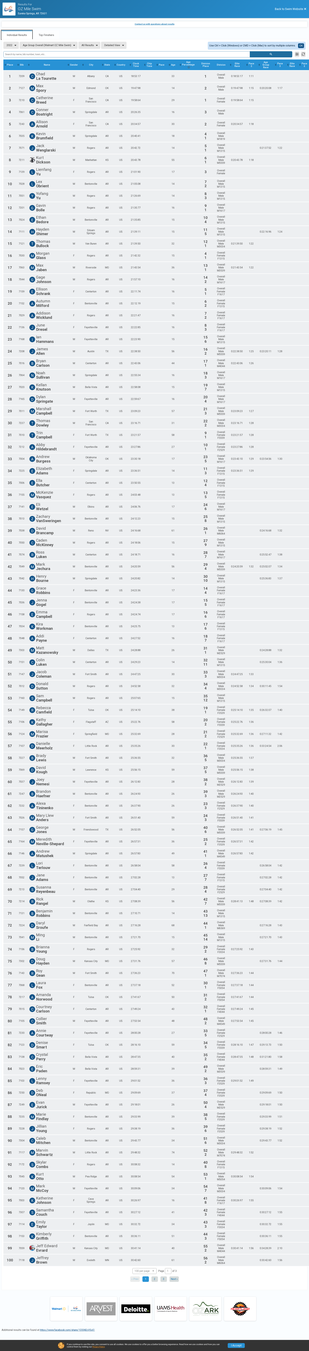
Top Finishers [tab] (46, 35)
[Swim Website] (10, 9)
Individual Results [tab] (17, 35)
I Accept (236, 1345)
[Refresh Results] (303, 54)
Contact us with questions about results (154, 24)
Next (173, 1279)
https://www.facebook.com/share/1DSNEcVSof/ (67, 1329)
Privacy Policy (98, 1347)
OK (301, 45)
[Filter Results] (297, 54)
